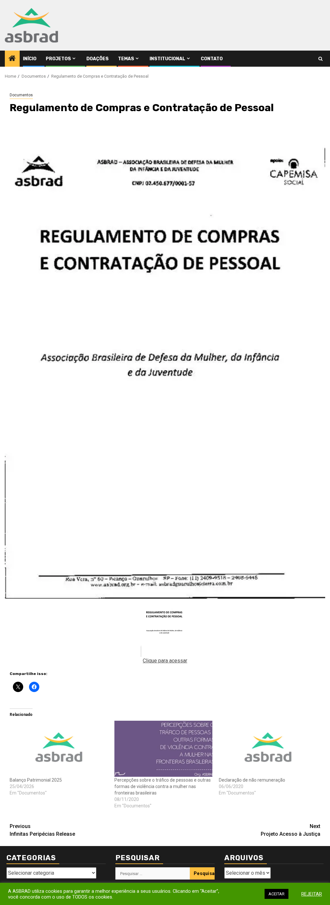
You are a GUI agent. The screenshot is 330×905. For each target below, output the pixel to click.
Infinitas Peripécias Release (42, 830)
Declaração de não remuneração (252, 780)
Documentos (21, 95)
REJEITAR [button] (311, 894)
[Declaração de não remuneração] (268, 749)
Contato (212, 59)
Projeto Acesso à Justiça (290, 830)
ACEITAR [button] (276, 893)
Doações (97, 59)
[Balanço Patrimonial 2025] (59, 749)
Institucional (167, 59)
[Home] (12, 58)
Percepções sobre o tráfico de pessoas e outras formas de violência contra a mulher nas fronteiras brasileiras (162, 786)
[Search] (320, 59)
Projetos (58, 59)
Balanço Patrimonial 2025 (36, 780)
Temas (126, 59)
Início (29, 59)
